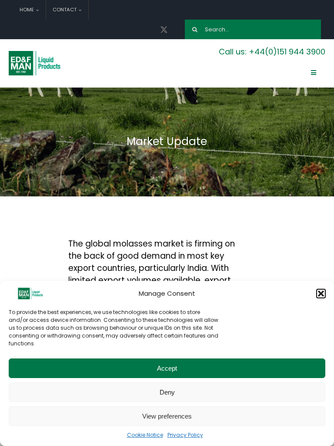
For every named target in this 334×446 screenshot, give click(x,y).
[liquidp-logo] (35, 53)
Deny (167, 392)
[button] (321, 293)
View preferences (167, 416)
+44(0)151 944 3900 (287, 51)
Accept (167, 368)
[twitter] (163, 29)
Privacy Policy (185, 435)
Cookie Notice (145, 435)
